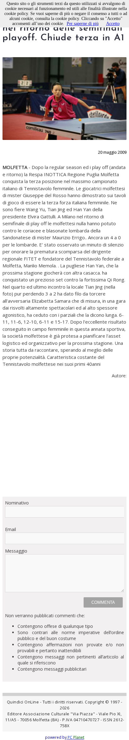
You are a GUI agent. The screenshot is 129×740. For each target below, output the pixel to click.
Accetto (113, 23)
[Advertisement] (64, 440)
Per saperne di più (83, 23)
